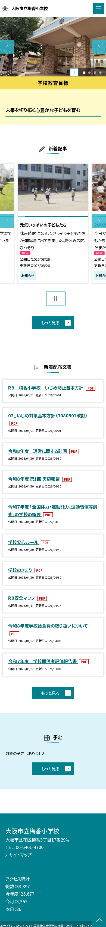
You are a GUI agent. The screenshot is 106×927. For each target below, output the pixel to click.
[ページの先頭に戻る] (99, 920)
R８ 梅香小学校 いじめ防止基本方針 (46, 387)
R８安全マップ (22, 598)
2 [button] (89, 72)
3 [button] (95, 72)
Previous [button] (7, 47)
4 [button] (100, 72)
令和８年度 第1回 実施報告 (34, 479)
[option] (53, 46)
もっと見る (50, 322)
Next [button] (99, 47)
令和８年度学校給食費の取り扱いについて (48, 625)
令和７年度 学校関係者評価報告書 (43, 661)
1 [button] (84, 72)
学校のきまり (20, 570)
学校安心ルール (23, 542)
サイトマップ (20, 854)
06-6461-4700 (29, 847)
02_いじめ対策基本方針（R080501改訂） (48, 415)
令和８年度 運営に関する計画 (38, 451)
